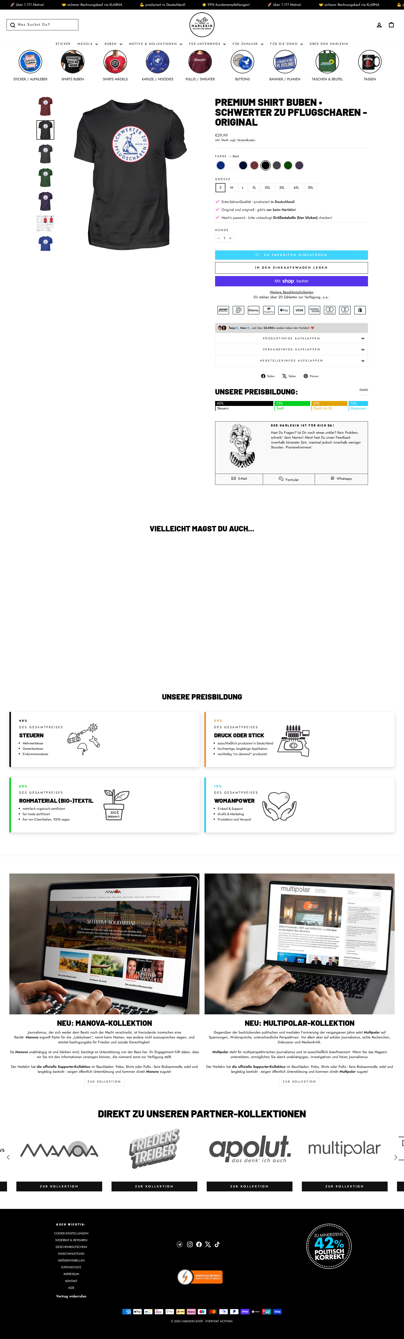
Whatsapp (343, 478)
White (232, 165)
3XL (282, 187)
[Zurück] (8, 1157)
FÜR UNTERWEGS (205, 44)
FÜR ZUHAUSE (246, 44)
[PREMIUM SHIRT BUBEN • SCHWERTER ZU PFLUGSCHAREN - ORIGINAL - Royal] (33, 665)
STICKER (63, 44)
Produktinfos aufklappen (291, 338)
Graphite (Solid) (276, 165)
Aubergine (299, 165)
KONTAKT (71, 1281)
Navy (243, 165)
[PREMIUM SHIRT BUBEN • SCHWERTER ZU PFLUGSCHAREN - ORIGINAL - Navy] (46, 665)
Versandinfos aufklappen (292, 349)
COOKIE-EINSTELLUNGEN (71, 1233)
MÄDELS (86, 44)
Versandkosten (246, 140)
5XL (310, 187)
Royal (220, 165)
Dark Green (288, 165)
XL (254, 187)
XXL (267, 187)
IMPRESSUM (71, 1274)
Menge (222, 230)
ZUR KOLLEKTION (104, 1082)
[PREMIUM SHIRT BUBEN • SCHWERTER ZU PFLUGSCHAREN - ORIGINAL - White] (40, 665)
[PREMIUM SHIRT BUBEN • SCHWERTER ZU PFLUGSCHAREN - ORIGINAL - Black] (59, 665)
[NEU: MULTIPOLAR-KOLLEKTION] (300, 944)
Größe (223, 179)
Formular (292, 479)
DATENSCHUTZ (71, 1267)
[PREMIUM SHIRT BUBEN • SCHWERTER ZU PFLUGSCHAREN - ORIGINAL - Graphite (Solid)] (65, 665)
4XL (296, 187)
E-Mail (242, 478)
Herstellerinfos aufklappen (291, 361)
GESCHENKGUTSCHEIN (71, 1247)
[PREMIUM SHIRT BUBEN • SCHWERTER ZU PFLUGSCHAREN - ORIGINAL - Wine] (52, 665)
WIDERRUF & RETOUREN (71, 1240)
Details (364, 390)
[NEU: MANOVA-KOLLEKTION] (104, 944)
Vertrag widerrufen (71, 1296)
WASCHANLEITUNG (71, 1253)
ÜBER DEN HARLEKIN (329, 44)
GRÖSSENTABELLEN (71, 1260)
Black (265, 165)
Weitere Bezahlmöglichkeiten (292, 292)
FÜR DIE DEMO (284, 44)
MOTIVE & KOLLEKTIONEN (154, 44)
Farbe (227, 156)
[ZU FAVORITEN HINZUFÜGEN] (15, 549)
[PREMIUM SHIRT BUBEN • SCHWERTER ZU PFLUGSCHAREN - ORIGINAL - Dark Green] (71, 665)
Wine (254, 165)
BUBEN (112, 44)
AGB (71, 1288)
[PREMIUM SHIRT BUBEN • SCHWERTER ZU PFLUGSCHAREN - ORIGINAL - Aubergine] (78, 665)
